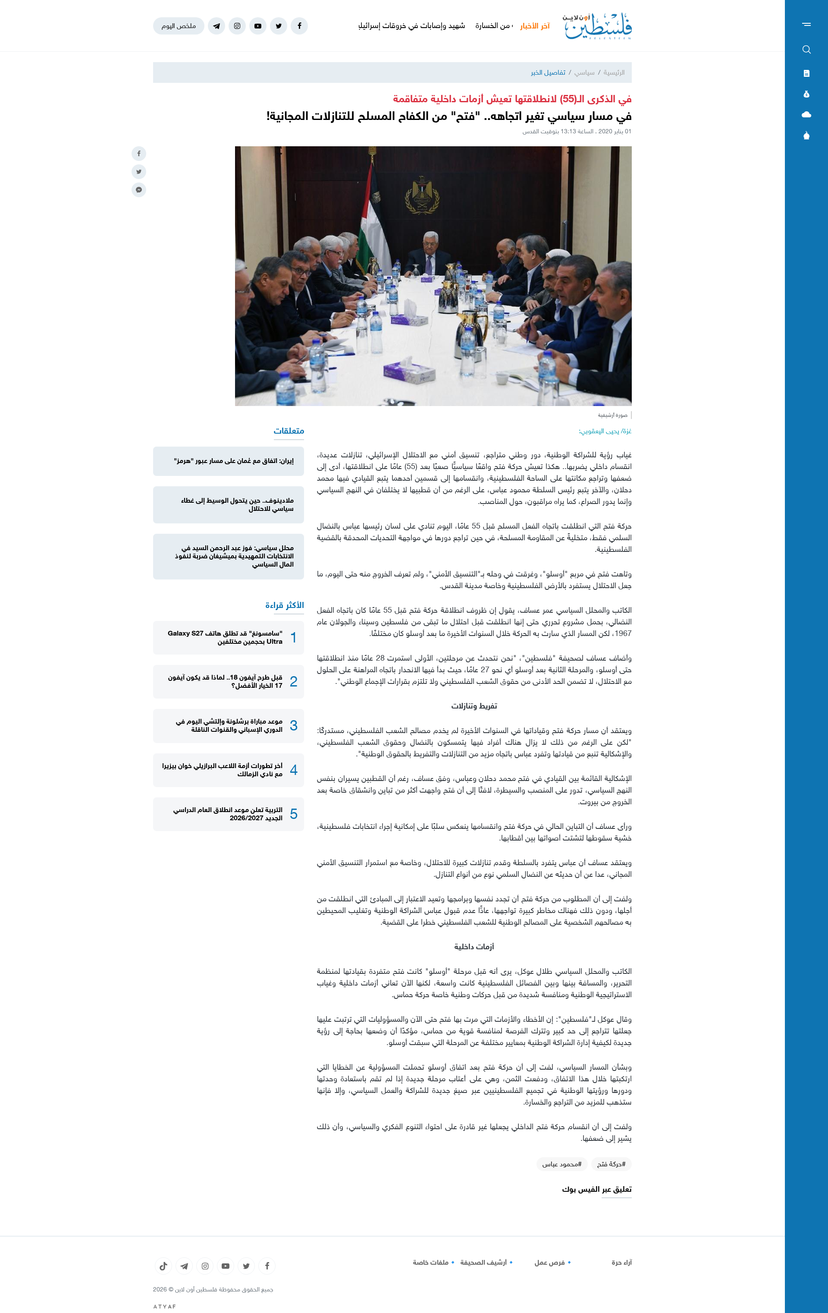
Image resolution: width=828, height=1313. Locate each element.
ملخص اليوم (179, 25)
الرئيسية (614, 72)
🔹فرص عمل (554, 1262)
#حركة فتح (611, 1163)
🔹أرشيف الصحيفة (488, 1262)
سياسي (584, 72)
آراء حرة (622, 1262)
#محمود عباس (562, 1163)
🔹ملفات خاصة (435, 1262)
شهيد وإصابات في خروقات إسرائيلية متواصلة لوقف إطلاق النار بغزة (409, 25)
